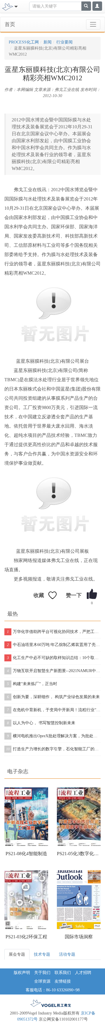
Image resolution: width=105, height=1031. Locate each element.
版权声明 (22, 972)
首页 (10, 24)
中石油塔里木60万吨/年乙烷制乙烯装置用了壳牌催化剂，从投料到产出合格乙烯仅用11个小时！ (54, 645)
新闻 (47, 42)
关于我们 (42, 972)
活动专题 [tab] (67, 954)
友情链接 (63, 981)
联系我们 (63, 972)
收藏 (39, 595)
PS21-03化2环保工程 (26, 936)
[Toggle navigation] (93, 24)
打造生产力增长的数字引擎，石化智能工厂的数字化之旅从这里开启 (53, 749)
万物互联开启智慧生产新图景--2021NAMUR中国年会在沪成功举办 (54, 671)
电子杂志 (17, 771)
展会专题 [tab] (17, 954)
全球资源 (42, 981)
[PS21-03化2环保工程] (26, 899)
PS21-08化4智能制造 (26, 853)
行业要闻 (64, 42)
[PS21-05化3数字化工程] (79, 816)
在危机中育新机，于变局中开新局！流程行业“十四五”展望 (54, 710)
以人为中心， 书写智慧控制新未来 (41, 723)
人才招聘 (83, 972)
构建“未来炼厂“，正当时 (32, 684)
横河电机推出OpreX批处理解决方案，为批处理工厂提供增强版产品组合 (54, 736)
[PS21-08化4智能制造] (26, 816)
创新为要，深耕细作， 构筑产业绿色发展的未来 (53, 697)
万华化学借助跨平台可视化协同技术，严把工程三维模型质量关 (54, 631)
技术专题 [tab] (42, 954)
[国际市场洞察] (79, 899)
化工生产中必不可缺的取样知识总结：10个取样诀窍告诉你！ (54, 658)
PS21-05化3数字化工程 (79, 853)
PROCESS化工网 (24, 42)
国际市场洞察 (79, 936)
